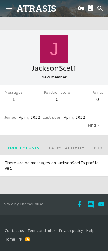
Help (90, 230)
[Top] (20, 239)
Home (10, 239)
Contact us (14, 230)
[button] (9, 8)
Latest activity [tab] (66, 147)
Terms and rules (42, 230)
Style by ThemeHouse (24, 204)
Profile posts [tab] (23, 147)
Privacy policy (71, 230)
